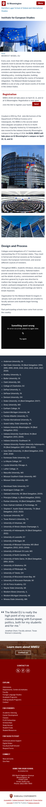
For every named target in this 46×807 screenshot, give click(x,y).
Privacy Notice (37, 800)
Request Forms (8, 748)
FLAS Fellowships (9, 720)
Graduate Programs (10, 697)
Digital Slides (7, 743)
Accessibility (8, 800)
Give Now (6, 761)
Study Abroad (8, 725)
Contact (5, 702)
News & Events (8, 759)
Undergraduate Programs (12, 700)
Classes (5, 718)
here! (36, 104)
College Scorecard (18, 800)
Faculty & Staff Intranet (11, 746)
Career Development (10, 715)
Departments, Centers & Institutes (15, 690)
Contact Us (23, 665)
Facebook (23, 671)
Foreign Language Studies (12, 695)
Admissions (7, 687)
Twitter (18, 671)
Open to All (28, 800)
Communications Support (12, 741)
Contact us (23, 652)
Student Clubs (8, 728)
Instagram (28, 671)
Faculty (5, 692)
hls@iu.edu (26, 782)
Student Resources (9, 730)
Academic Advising (10, 713)
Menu (40, 3)
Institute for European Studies (18, 17)
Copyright (10, 803)
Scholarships (7, 723)
